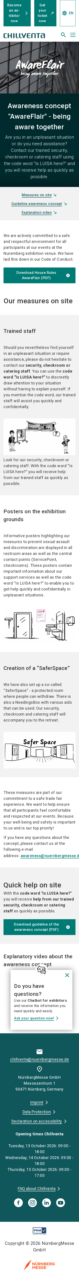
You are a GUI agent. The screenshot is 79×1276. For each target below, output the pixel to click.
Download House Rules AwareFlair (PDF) (36, 275)
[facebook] (18, 1202)
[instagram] (32, 1202)
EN (68, 13)
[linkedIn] (46, 1202)
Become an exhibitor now (14, 13)
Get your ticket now (42, 13)
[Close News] (41, 970)
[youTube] (60, 1202)
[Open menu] (72, 35)
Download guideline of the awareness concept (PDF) (36, 927)
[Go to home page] (27, 37)
